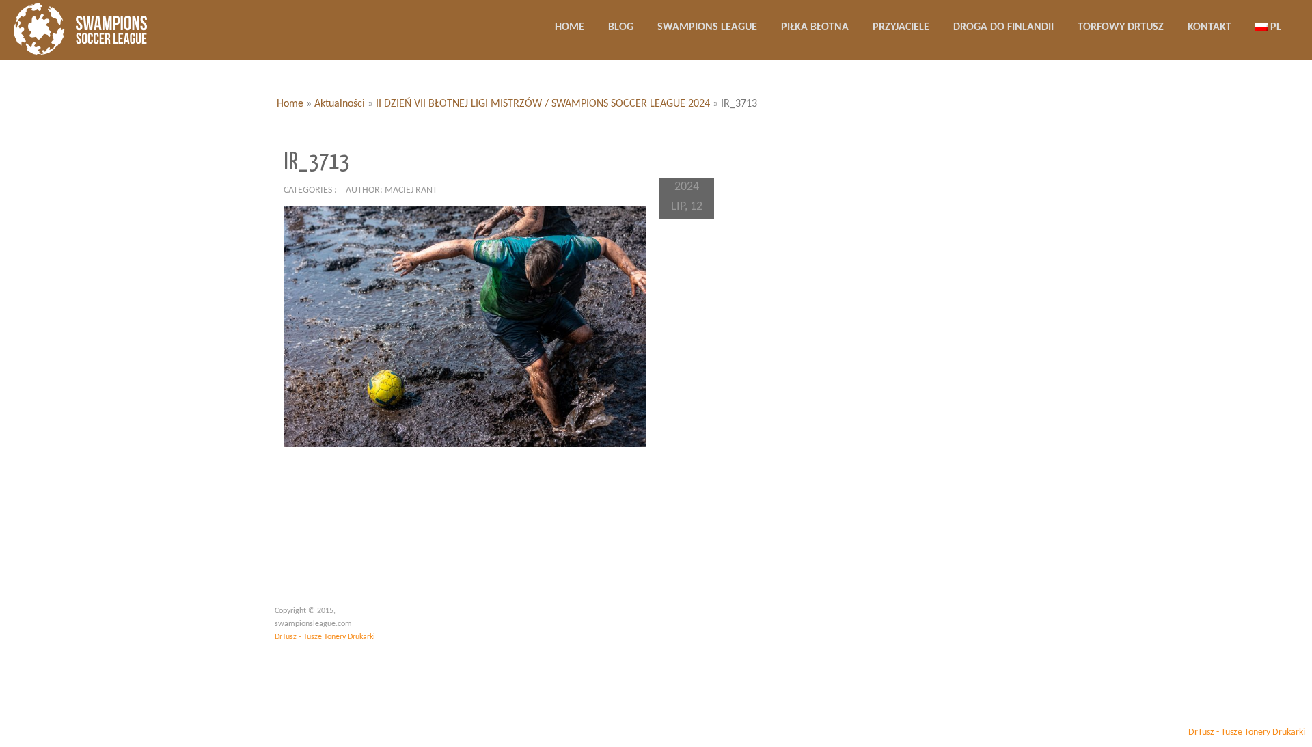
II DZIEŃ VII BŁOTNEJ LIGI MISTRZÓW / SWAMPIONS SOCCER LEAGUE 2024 (543, 103)
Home (290, 103)
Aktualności (339, 103)
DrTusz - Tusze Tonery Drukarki (325, 637)
